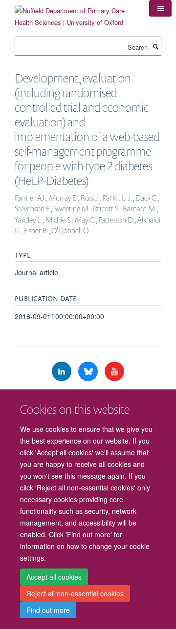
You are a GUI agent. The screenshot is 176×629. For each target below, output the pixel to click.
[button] (160, 8)
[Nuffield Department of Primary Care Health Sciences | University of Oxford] (74, 13)
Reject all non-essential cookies (75, 593)
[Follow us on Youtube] (114, 371)
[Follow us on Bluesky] (89, 371)
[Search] (155, 46)
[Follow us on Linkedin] (62, 371)
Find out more (48, 610)
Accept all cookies (54, 577)
